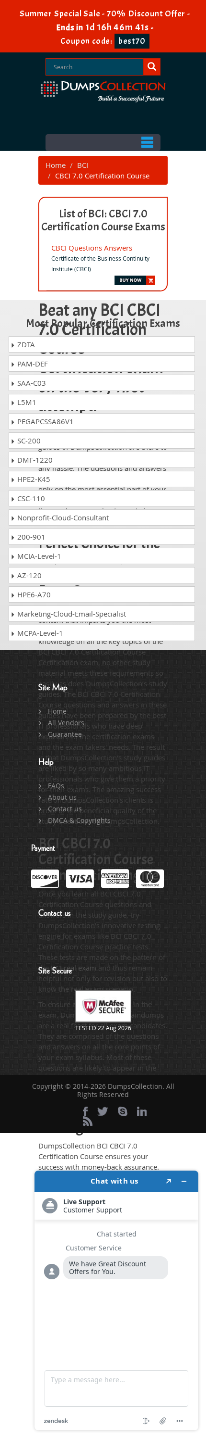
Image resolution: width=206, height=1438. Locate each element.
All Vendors (66, 723)
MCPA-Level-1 (39, 633)
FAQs (56, 786)
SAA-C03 (30, 383)
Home (56, 165)
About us (62, 797)
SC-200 (28, 440)
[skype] (122, 1111)
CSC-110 (30, 498)
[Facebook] (85, 1111)
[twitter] (102, 1111)
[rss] (87, 1121)
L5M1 (25, 402)
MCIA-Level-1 (38, 556)
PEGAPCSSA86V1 (44, 421)
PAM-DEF (31, 363)
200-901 (30, 537)
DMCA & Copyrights (79, 820)
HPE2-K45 (32, 479)
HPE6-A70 (33, 594)
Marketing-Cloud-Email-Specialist (70, 613)
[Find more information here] (116, 1300)
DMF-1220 (34, 460)
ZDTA (25, 344)
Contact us (65, 809)
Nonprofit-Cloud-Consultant (62, 517)
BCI (82, 165)
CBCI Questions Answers (91, 247)
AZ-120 (28, 575)
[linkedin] (142, 1111)
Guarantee (65, 734)
